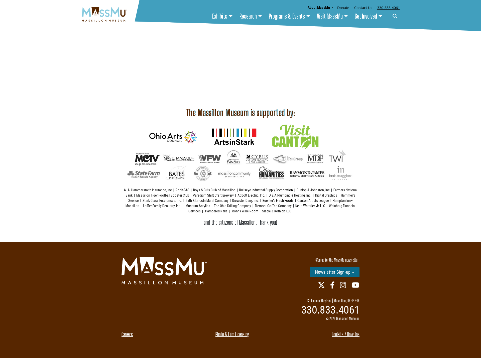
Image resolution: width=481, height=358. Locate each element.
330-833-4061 (388, 7)
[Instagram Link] (343, 285)
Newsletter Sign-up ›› (334, 272)
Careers (127, 334)
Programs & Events (287, 16)
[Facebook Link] (332, 285)
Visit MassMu (330, 16)
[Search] (395, 16)
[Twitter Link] (321, 285)
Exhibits (219, 16)
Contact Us (363, 7)
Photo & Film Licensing (232, 334)
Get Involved (366, 16)
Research (248, 16)
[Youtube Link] (355, 285)
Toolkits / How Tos (345, 334)
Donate (343, 7)
